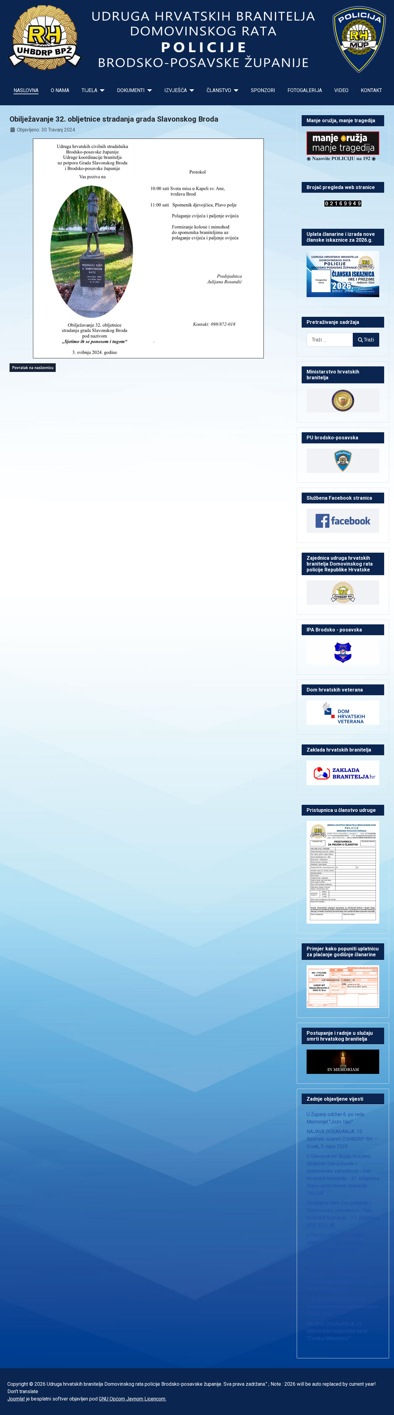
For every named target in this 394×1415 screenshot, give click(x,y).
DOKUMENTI (131, 90)
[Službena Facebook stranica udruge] (343, 520)
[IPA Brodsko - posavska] (343, 652)
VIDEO (341, 90)
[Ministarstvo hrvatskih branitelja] (343, 400)
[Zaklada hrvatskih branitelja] (343, 772)
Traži (369, 340)
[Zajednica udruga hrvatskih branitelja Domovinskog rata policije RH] (343, 592)
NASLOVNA (26, 90)
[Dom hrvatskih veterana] (343, 712)
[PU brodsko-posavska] (343, 460)
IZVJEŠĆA (175, 90)
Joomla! (16, 1399)
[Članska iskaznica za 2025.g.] (343, 273)
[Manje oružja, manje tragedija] (343, 143)
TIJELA (89, 90)
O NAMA (60, 90)
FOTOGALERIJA (304, 90)
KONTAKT (371, 90)
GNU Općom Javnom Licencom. (132, 1399)
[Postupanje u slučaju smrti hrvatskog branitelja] (343, 1061)
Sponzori (263, 90)
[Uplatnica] (343, 986)
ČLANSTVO (219, 90)
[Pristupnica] (343, 872)
